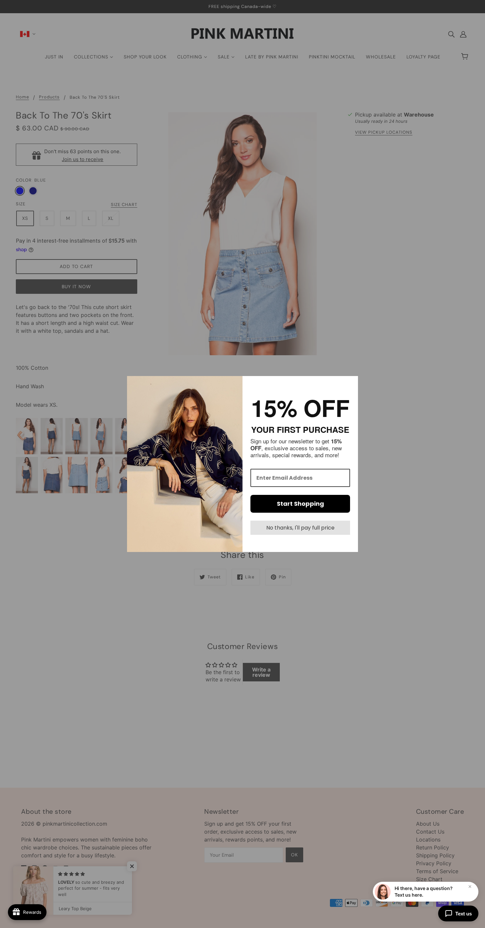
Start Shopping (300, 503)
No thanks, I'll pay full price (300, 528)
